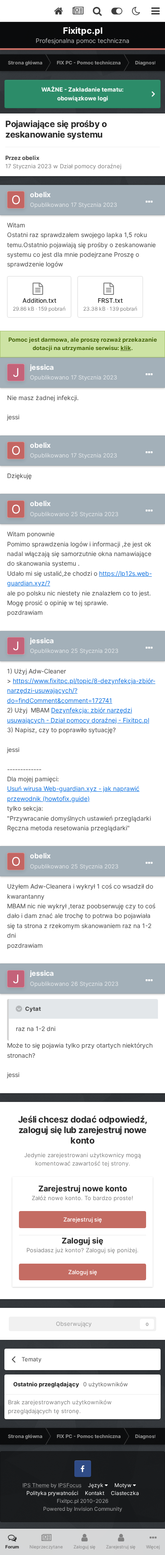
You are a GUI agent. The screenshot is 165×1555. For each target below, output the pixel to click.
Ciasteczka (125, 1493)
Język (96, 1485)
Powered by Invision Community (82, 1508)
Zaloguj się (82, 1271)
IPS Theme (35, 1485)
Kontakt (94, 1493)
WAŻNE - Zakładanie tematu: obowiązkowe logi (82, 94)
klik (126, 347)
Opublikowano (73, 204)
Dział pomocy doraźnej (90, 166)
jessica (42, 367)
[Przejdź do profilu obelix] (16, 200)
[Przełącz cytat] (20, 1008)
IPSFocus (69, 1485)
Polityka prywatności (52, 1493)
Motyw (123, 1485)
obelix (30, 157)
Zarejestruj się (82, 1219)
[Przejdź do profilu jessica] (16, 372)
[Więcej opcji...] (149, 202)
